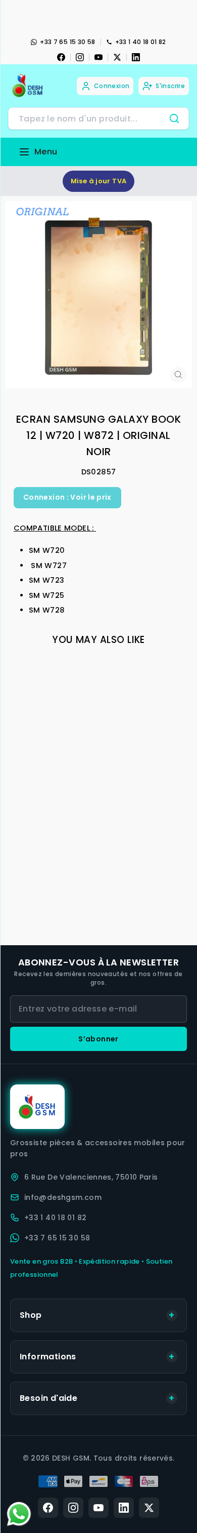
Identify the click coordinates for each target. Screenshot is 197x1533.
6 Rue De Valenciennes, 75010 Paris (91, 1177)
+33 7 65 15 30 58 (67, 41)
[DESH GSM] (28, 85)
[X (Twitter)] (149, 1508)
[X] (117, 57)
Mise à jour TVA (99, 181)
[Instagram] (80, 57)
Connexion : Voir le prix (67, 497)
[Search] (174, 118)
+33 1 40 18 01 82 (140, 41)
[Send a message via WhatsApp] (19, 1514)
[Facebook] (61, 57)
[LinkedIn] (136, 57)
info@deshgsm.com (63, 1197)
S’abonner (98, 1039)
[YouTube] (98, 57)
